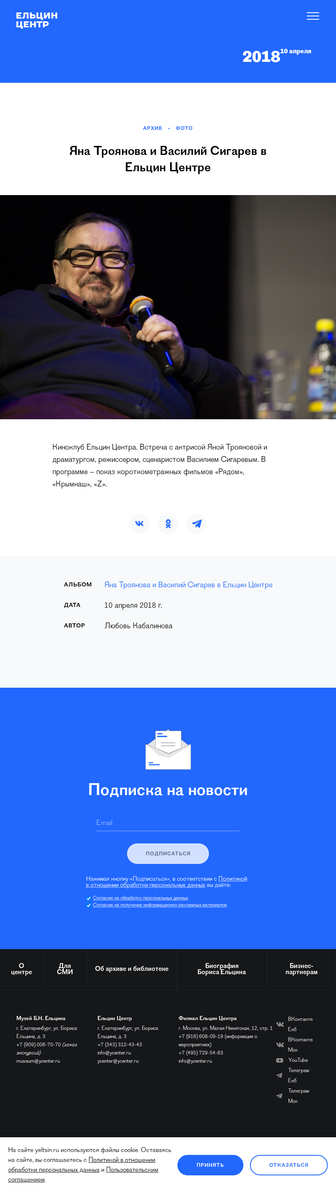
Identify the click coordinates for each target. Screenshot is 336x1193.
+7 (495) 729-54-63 (201, 1053)
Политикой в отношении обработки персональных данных (166, 882)
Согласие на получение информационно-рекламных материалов (160, 905)
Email (104, 823)
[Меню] (313, 16)
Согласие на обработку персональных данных (140, 898)
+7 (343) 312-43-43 (120, 1045)
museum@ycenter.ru (38, 1061)
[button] (139, 524)
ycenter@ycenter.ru (118, 1061)
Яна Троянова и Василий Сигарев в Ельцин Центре (188, 585)
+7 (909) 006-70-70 (38, 1045)
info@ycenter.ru (114, 1053)
